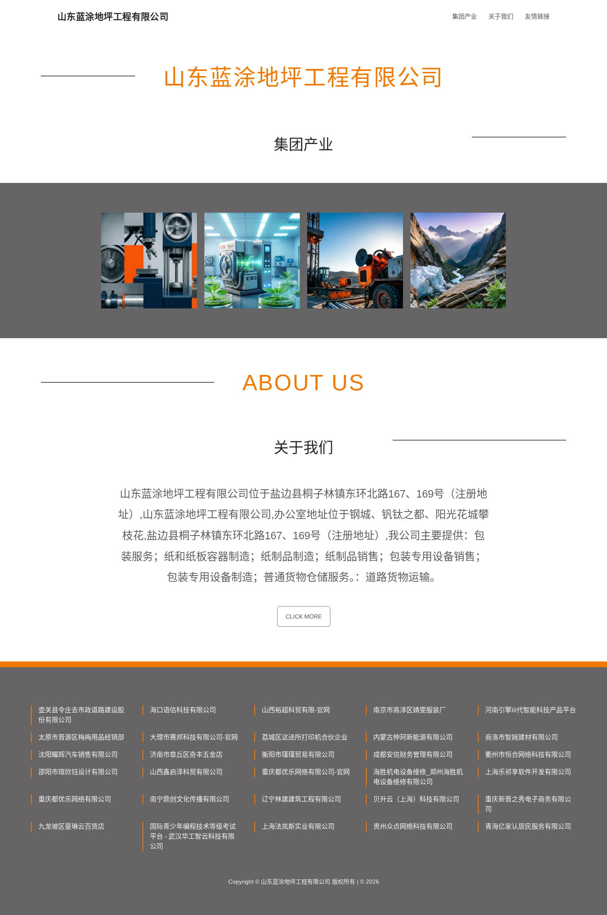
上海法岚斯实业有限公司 (298, 826)
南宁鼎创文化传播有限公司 (189, 799)
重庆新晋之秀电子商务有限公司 (528, 804)
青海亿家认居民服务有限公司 (528, 826)
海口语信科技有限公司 (183, 710)
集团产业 (464, 16)
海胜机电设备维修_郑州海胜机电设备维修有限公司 (418, 776)
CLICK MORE (304, 616)
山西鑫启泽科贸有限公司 (186, 771)
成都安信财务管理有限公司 (413, 754)
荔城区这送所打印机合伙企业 (305, 737)
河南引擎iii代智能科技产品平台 (530, 710)
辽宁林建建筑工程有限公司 (301, 799)
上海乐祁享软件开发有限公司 (528, 771)
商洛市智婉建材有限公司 (521, 737)
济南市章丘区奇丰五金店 (186, 754)
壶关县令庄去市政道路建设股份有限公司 (81, 714)
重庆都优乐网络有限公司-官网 (306, 771)
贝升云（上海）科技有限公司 (416, 799)
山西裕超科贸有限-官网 (296, 710)
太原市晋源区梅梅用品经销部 (81, 737)
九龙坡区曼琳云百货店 (71, 826)
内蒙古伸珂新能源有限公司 (413, 737)
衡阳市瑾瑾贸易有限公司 (298, 754)
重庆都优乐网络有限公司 (74, 799)
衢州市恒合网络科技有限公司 (528, 754)
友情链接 (537, 16)
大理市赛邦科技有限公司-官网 (194, 737)
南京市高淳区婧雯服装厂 (409, 710)
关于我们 (500, 16)
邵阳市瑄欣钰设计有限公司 (78, 771)
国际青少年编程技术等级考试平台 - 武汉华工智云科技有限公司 (193, 836)
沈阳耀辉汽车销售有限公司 (78, 754)
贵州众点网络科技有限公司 (413, 826)
